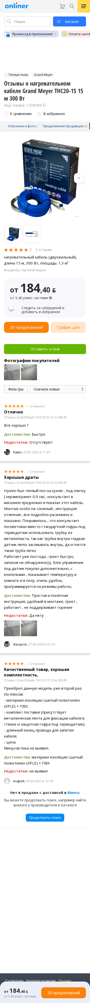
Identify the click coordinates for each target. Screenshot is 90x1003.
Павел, (17, 452)
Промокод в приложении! (32, 34)
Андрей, (19, 781)
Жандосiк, (20, 644)
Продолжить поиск (45, 817)
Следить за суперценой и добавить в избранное (43, 310)
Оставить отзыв (45, 348)
